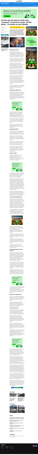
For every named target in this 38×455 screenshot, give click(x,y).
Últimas (11, 415)
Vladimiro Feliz (2, 32)
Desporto (11, 419)
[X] (36, 446)
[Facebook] (34, 446)
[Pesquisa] (34, 5)
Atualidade (2, 30)
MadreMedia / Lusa (3, 27)
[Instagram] (33, 446)
